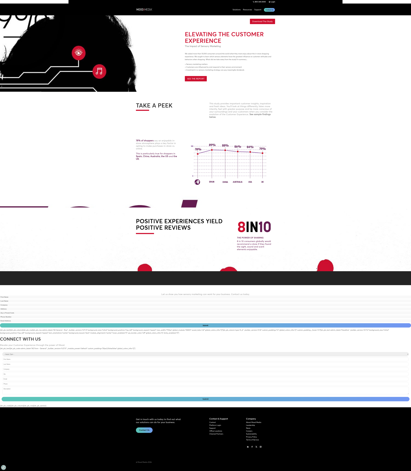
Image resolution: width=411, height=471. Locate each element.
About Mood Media (253, 422)
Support (212, 428)
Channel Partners (216, 434)
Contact (212, 422)
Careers (249, 431)
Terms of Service (252, 440)
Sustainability (251, 434)
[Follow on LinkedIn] (247, 447)
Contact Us (269, 10)
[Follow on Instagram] (260, 447)
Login (273, 2)
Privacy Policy (251, 437)
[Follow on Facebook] (252, 447)
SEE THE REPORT (195, 78)
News (248, 428)
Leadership (250, 425)
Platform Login (215, 425)
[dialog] (3, 467)
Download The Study (262, 21)
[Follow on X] (256, 447)
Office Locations (215, 431)
